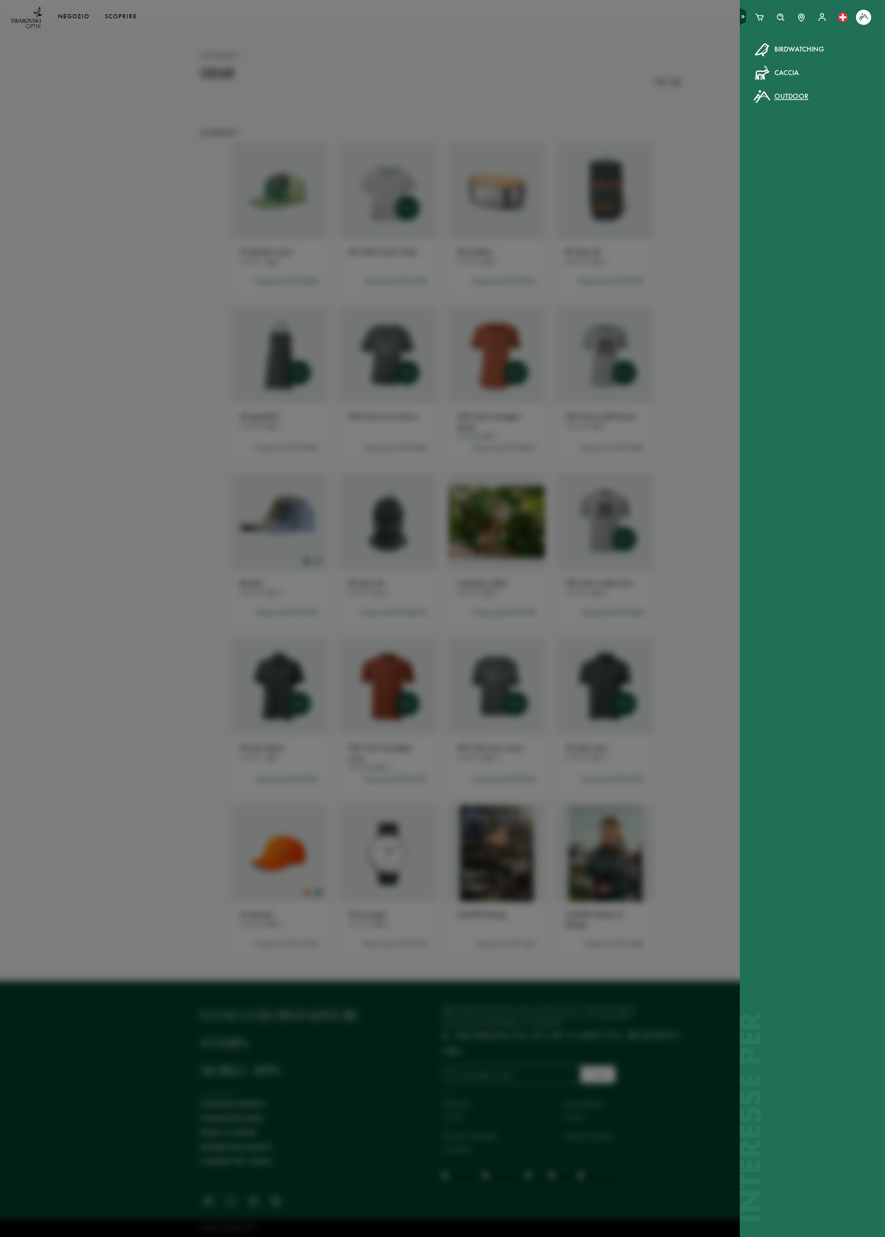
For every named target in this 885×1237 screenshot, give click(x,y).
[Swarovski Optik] (27, 17)
